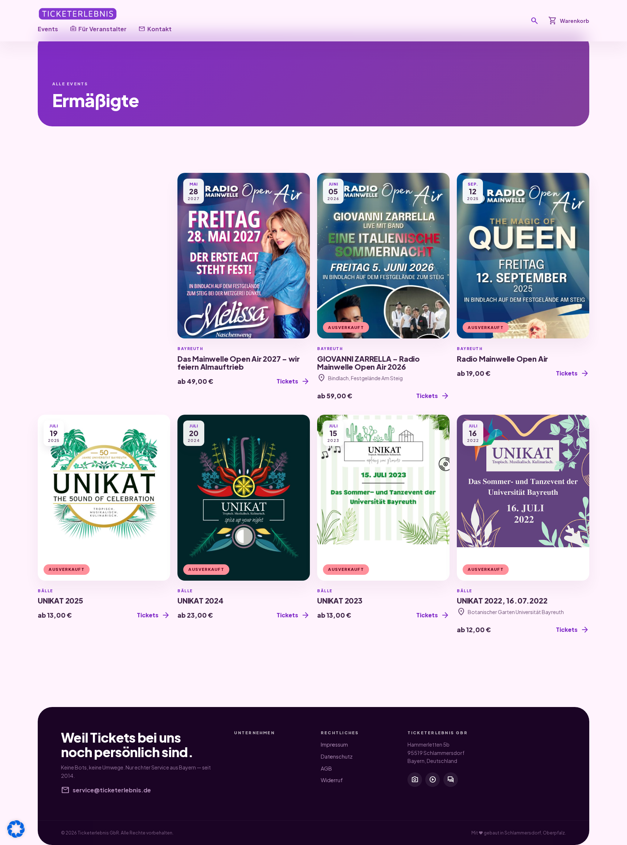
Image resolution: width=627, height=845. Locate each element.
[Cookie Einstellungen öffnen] (16, 829)
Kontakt (154, 29)
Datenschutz (337, 756)
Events (48, 29)
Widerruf (332, 780)
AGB (326, 768)
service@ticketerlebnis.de (106, 790)
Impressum (334, 744)
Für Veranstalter (98, 29)
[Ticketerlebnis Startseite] (78, 14)
